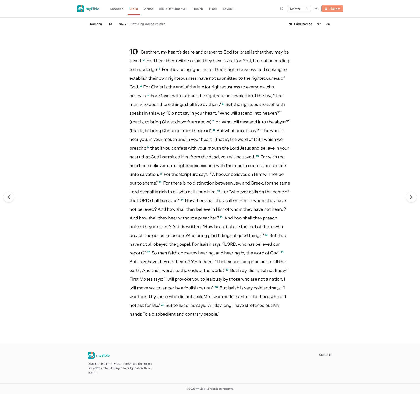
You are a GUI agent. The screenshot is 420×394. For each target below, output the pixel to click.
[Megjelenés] (316, 8)
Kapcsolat (325, 355)
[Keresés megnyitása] (281, 8)
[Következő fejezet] (411, 197)
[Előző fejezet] (9, 197)
